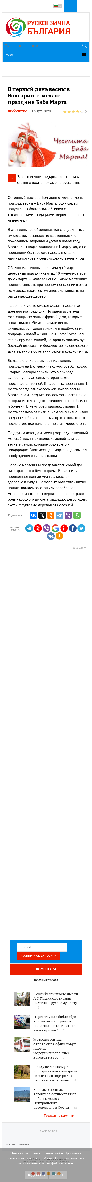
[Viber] (68, 515)
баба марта (79, 548)
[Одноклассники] (50, 515)
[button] (70, 6)
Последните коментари (60, 1115)
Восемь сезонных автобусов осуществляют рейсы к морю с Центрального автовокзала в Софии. (54, 1099)
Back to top (48, 1131)
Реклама (24, 1144)
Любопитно (17, 111)
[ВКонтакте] (33, 515)
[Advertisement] (48, 743)
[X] (42, 515)
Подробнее (36, 1175)
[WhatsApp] (77, 515)
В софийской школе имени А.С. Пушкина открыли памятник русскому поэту (55, 998)
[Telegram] (59, 515)
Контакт (10, 1144)
